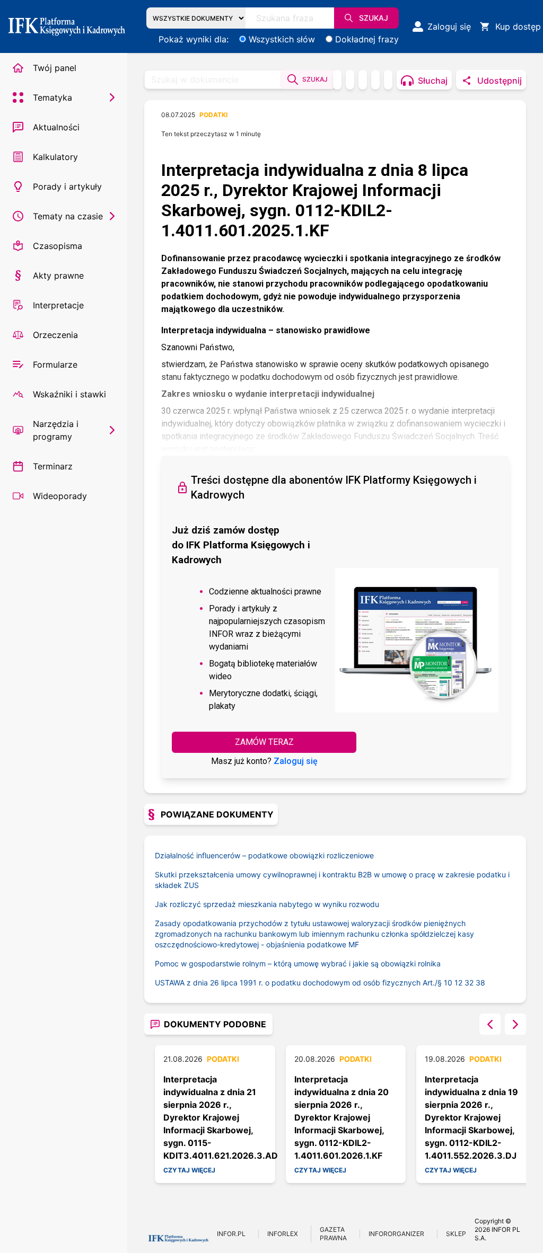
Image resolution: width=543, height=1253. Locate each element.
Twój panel (54, 68)
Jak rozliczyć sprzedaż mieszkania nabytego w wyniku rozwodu (267, 904)
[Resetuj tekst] (375, 80)
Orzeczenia (55, 335)
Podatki (213, 115)
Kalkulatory (55, 157)
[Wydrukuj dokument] (337, 80)
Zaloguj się (296, 761)
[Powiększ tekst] (388, 80)
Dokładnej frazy (367, 39)
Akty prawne (58, 275)
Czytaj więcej (189, 1170)
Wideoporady (60, 496)
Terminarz (53, 466)
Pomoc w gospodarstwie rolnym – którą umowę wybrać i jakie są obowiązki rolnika (298, 963)
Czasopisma (57, 246)
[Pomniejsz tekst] (362, 80)
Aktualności (56, 127)
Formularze (55, 364)
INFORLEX (282, 1234)
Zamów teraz (264, 742)
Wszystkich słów (282, 39)
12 (458, 982)
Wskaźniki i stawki (69, 394)
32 (469, 982)
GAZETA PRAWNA (333, 1233)
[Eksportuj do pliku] (350, 80)
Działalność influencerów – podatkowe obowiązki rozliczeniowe (264, 855)
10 (448, 982)
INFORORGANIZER (396, 1234)
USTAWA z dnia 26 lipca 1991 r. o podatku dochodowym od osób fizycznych (299, 982)
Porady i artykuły (67, 186)
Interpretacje (58, 305)
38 (480, 982)
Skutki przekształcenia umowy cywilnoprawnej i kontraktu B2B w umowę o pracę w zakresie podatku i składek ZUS (332, 880)
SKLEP (456, 1234)
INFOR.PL (231, 1234)
